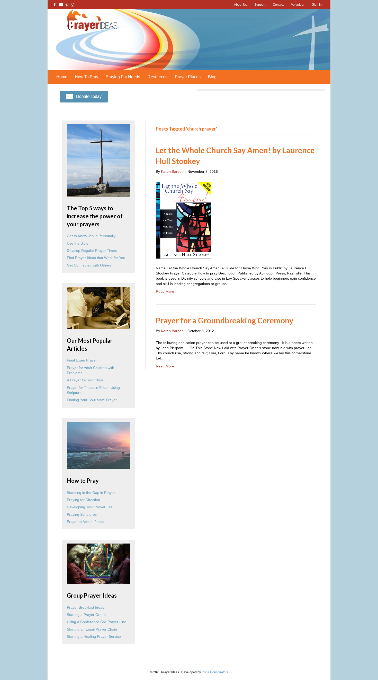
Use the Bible (77, 243)
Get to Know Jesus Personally (91, 236)
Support (259, 4)
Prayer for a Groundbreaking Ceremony (224, 320)
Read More (165, 291)
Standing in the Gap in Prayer (91, 492)
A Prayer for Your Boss (85, 380)
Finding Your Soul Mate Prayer (92, 400)
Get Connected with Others (89, 265)
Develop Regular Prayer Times (92, 250)
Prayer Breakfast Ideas (85, 607)
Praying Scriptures (82, 514)
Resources (157, 77)
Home (61, 77)
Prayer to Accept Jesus (85, 522)
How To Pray (86, 77)
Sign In (317, 4)
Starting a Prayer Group (86, 615)
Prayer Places (188, 77)
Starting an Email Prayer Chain (92, 629)
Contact (278, 4)
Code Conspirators (215, 672)
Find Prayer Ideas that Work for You (96, 258)
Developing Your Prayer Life (89, 507)
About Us (240, 4)
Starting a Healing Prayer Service (94, 636)
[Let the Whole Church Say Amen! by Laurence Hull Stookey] (183, 219)
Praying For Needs (123, 77)
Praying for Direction (83, 500)
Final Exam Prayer (82, 360)
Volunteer (297, 4)
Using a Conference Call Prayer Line (96, 622)
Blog (212, 77)
